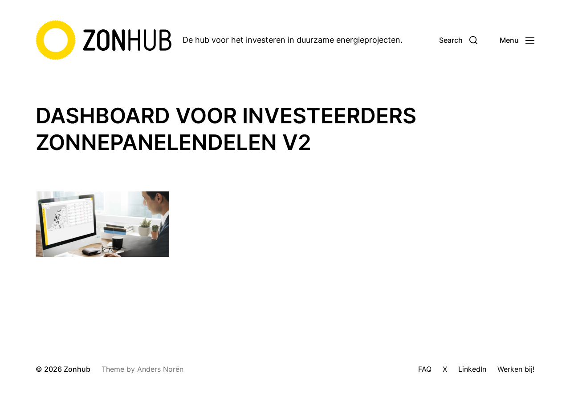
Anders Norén (160, 369)
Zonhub (77, 369)
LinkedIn (472, 369)
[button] (458, 40)
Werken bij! (515, 369)
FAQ (425, 369)
